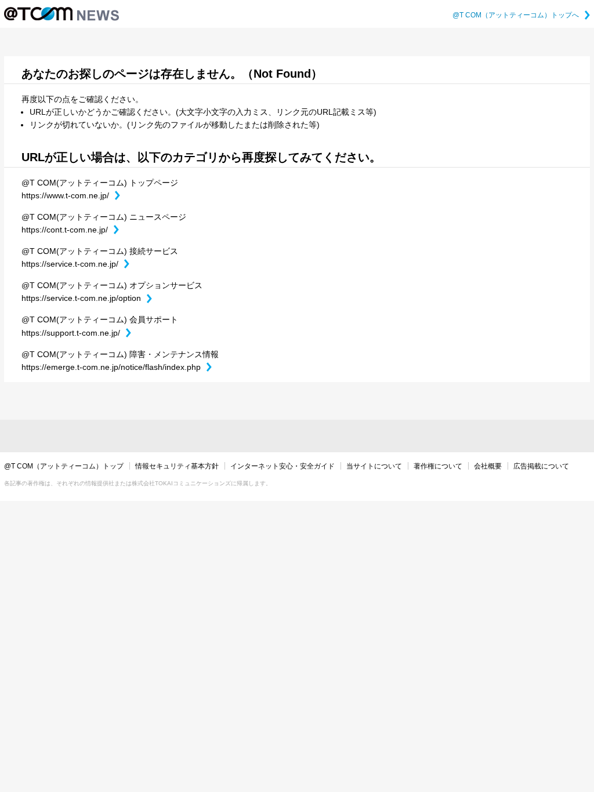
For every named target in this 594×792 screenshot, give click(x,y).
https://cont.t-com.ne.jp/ (70, 229)
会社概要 (488, 466)
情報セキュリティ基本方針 (177, 466)
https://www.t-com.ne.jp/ (70, 195)
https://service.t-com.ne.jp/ (75, 263)
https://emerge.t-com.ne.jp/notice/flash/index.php (116, 367)
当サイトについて (374, 466)
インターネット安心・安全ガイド (282, 466)
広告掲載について (541, 466)
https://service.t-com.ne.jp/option (86, 298)
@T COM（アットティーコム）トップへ (521, 15)
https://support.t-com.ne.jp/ (76, 332)
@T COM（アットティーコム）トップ (64, 466)
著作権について (438, 466)
